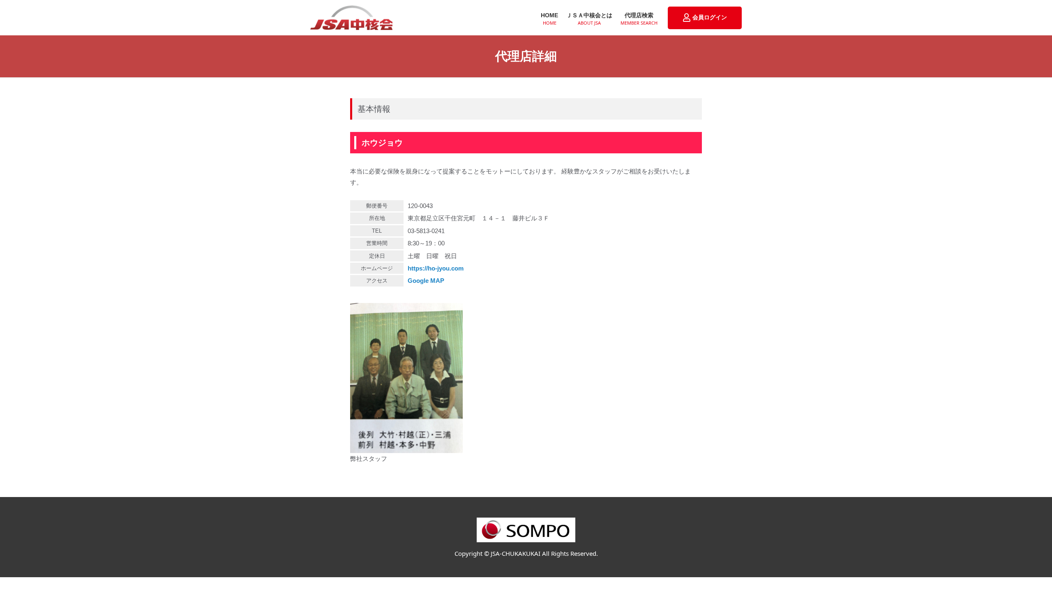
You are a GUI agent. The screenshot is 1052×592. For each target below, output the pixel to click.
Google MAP (426, 280)
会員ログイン (709, 17)
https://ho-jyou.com (436, 268)
